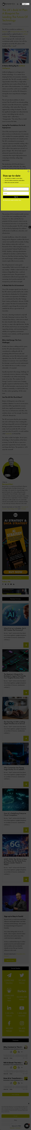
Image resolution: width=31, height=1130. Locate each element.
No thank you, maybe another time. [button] (12, 200)
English (25, 4)
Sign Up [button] (16, 197)
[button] (28, 171)
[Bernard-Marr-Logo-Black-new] (8, 3)
